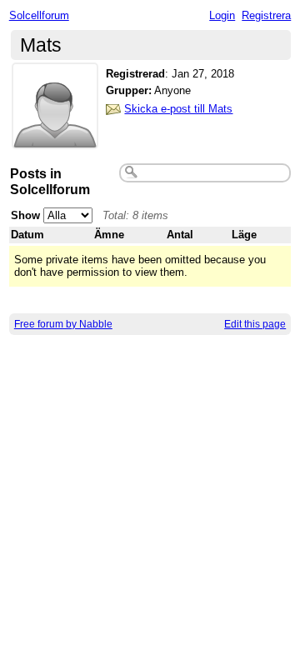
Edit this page (255, 324)
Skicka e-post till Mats (178, 108)
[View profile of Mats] (55, 138)
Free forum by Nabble (63, 324)
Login (222, 15)
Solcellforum (39, 15)
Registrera (266, 15)
